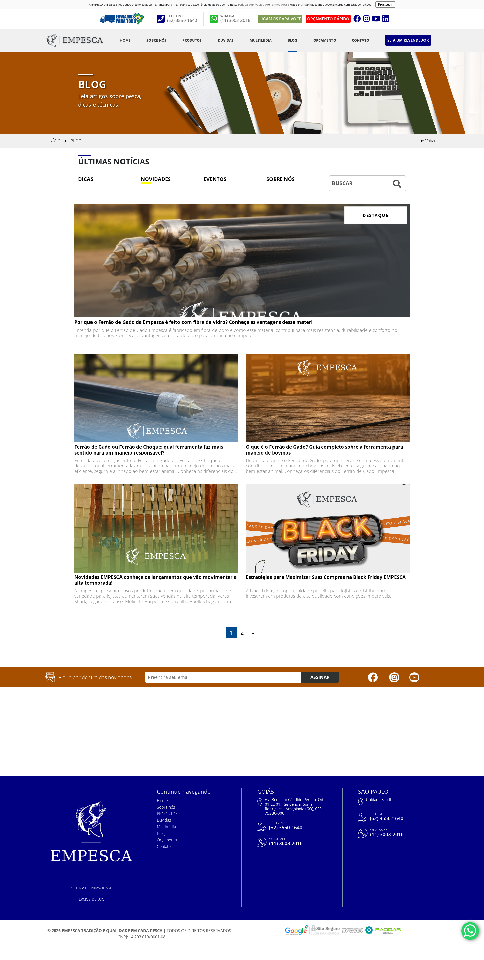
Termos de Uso (279, 4)
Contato (360, 40)
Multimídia (261, 40)
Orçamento (324, 40)
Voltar (430, 141)
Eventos (215, 179)
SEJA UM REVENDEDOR (408, 40)
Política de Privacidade (253, 4)
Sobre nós (156, 40)
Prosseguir (385, 4)
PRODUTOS (192, 40)
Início (54, 141)
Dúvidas (226, 40)
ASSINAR (320, 677)
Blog (292, 40)
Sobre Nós (280, 179)
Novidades (156, 179)
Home (125, 40)
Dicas (85, 179)
